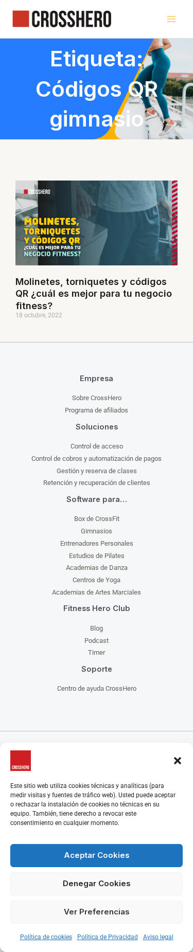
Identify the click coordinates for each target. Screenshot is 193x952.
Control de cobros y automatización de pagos (96, 458)
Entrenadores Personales (96, 543)
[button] (177, 761)
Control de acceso (97, 446)
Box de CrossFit (96, 519)
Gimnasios (96, 531)
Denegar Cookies (97, 883)
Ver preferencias (97, 912)
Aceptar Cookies (97, 855)
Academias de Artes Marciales (96, 592)
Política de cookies (46, 937)
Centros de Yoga (96, 580)
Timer (96, 652)
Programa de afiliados (96, 410)
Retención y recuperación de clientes (96, 483)
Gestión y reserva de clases (97, 471)
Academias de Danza (97, 567)
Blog (96, 628)
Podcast (96, 640)
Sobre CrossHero (96, 398)
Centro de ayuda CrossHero (96, 688)
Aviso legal (158, 937)
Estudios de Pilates (97, 556)
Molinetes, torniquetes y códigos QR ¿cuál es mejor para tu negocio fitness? (93, 293)
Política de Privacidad (107, 937)
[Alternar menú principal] (171, 19)
